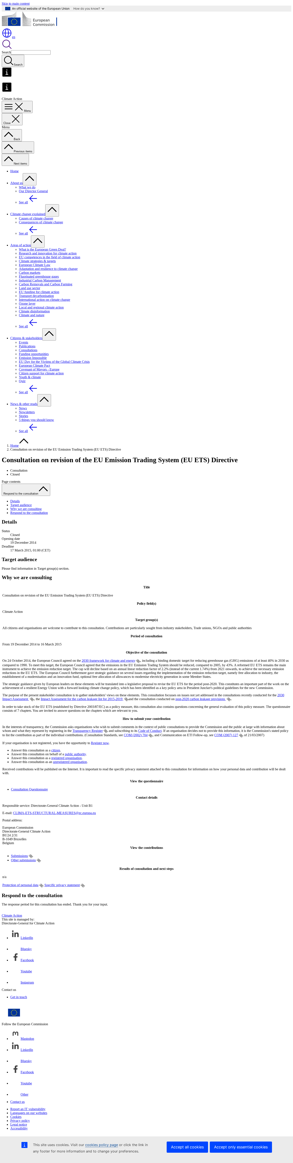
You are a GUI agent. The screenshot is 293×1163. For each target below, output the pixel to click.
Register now (100, 743)
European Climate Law (34, 265)
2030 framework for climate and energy (108, 660)
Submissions (19, 856)
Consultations (28, 350)
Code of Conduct (150, 731)
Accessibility (19, 1128)
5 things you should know (36, 420)
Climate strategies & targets (37, 261)
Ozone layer (27, 303)
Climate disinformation (34, 311)
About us (16, 183)
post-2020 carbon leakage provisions (200, 699)
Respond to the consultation (29, 513)
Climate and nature (31, 315)
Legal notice (18, 1124)
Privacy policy (20, 1120)
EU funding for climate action (39, 292)
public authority (75, 754)
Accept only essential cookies (241, 1147)
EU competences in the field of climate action (49, 257)
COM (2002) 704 (136, 735)
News (23, 408)
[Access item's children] (29, 179)
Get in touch (18, 997)
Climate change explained (27, 214)
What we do (27, 187)
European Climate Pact (34, 365)
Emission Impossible (33, 358)
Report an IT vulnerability (27, 1109)
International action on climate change (44, 299)
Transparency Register (87, 731)
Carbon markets (29, 272)
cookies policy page (101, 1145)
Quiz (22, 381)
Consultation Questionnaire (29, 789)
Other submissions (23, 860)
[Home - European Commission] (33, 26)
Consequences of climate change (41, 222)
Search (6, 52)
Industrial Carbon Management (40, 280)
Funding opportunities (34, 354)
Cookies (15, 1117)
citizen (55, 750)
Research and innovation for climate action (48, 253)
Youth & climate (30, 377)
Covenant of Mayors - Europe (39, 369)
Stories (23, 416)
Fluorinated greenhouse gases (39, 276)
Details (15, 501)
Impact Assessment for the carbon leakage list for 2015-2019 (82, 699)
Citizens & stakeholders (26, 338)
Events (23, 342)
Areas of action (20, 245)
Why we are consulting (26, 509)
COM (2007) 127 (226, 735)
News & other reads (23, 404)
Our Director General (33, 191)
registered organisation (66, 758)
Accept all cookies (187, 1147)
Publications (27, 346)
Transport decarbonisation (36, 296)
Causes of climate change (36, 218)
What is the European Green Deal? (42, 249)
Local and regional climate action (41, 307)
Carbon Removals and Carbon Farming (45, 284)
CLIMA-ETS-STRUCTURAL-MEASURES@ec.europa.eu (54, 813)
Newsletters (27, 412)
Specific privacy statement (62, 885)
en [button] (13, 37)
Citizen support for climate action (41, 373)
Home (14, 171)
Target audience (21, 505)
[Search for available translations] (138, 661)
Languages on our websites (28, 1113)
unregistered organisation (70, 762)
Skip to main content (16, 3)
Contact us (17, 1102)
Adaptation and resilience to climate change (48, 269)
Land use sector (29, 288)
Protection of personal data (20, 885)
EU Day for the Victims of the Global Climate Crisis (54, 361)
